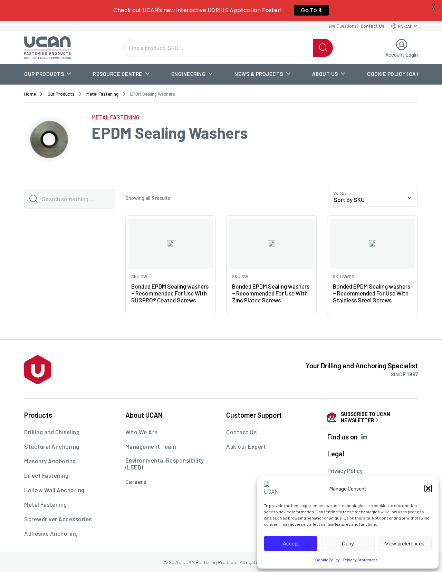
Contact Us (241, 431)
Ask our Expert (246, 446)
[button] (428, 488)
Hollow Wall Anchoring (54, 489)
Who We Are (141, 431)
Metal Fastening (102, 94)
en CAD (405, 26)
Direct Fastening (46, 475)
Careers (135, 481)
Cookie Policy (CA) (392, 74)
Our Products (44, 74)
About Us (325, 74)
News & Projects (258, 74)
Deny (348, 543)
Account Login (401, 54)
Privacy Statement (360, 559)
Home (30, 94)
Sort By (340, 193)
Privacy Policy (345, 470)
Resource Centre (117, 74)
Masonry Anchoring (50, 460)
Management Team (150, 446)
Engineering (188, 74)
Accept (291, 543)
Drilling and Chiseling (51, 431)
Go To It (311, 10)
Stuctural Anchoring (51, 446)
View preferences (404, 543)
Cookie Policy (327, 559)
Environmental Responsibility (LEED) (164, 464)
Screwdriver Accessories (58, 518)
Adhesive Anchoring (51, 533)
